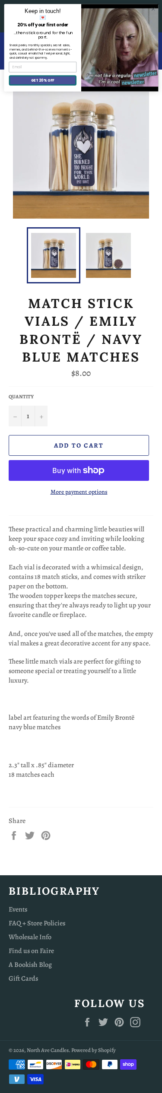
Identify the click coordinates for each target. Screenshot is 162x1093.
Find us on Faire (31, 951)
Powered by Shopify (93, 1050)
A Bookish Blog (30, 964)
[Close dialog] (152, 9)
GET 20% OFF (42, 80)
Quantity (21, 396)
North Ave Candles (48, 1050)
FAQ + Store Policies (37, 923)
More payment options (79, 492)
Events (18, 909)
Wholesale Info (30, 937)
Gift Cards (23, 978)
